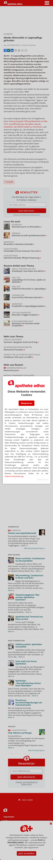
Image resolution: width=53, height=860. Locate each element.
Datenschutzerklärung (14, 476)
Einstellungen (42, 480)
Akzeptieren (26, 403)
